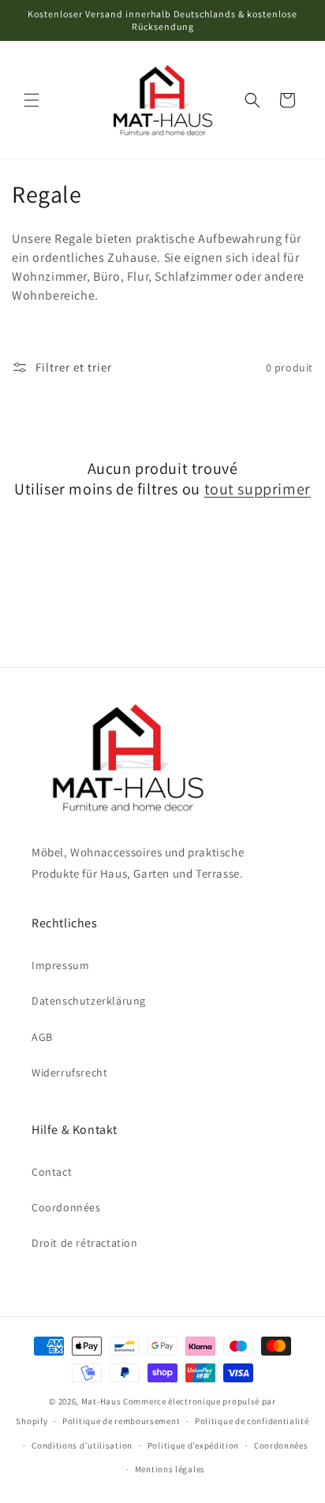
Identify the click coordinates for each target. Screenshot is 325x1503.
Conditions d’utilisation (82, 1445)
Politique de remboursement (121, 1421)
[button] (31, 100)
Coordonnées (66, 1207)
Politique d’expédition (193, 1445)
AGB (42, 1037)
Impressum (60, 965)
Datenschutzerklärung (89, 1001)
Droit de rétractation (85, 1243)
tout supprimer (257, 489)
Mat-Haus (101, 1401)
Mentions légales (170, 1469)
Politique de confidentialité (252, 1421)
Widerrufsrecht (69, 1072)
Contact (52, 1172)
